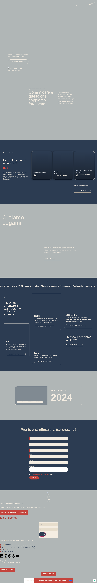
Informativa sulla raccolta (29, 580)
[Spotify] (13, 556)
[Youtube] (17, 556)
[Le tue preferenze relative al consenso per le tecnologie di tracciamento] (94, 580)
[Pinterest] (9, 556)
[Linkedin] (2, 556)
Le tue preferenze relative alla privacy (52, 580)
